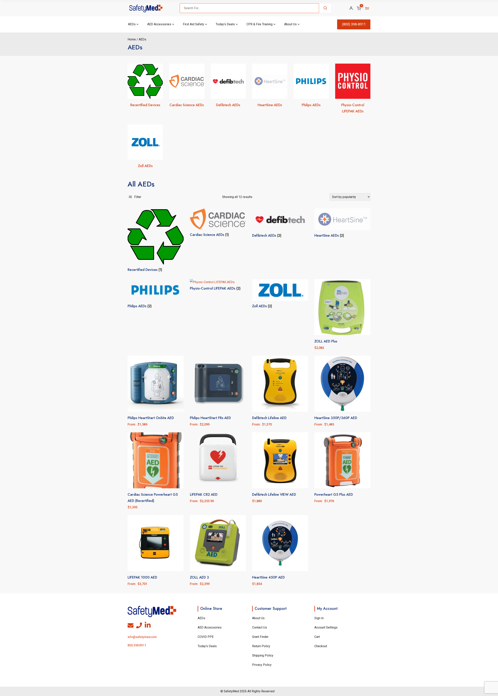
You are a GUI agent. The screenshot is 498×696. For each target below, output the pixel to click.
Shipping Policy (262, 655)
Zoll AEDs (145, 165)
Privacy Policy (262, 665)
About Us (290, 24)
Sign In (319, 618)
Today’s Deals (225, 24)
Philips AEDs (311, 105)
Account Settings (326, 627)
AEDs (132, 24)
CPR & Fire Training (259, 24)
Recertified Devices (145, 105)
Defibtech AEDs (228, 105)
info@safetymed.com (142, 637)
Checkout (320, 646)
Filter (137, 197)
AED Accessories (159, 24)
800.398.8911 (137, 645)
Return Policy (261, 646)
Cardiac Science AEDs (186, 105)
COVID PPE (206, 637)
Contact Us (259, 627)
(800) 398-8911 (354, 24)
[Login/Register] (351, 8)
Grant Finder (260, 637)
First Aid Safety (193, 24)
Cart (317, 637)
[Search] (325, 8)
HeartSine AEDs (270, 105)
